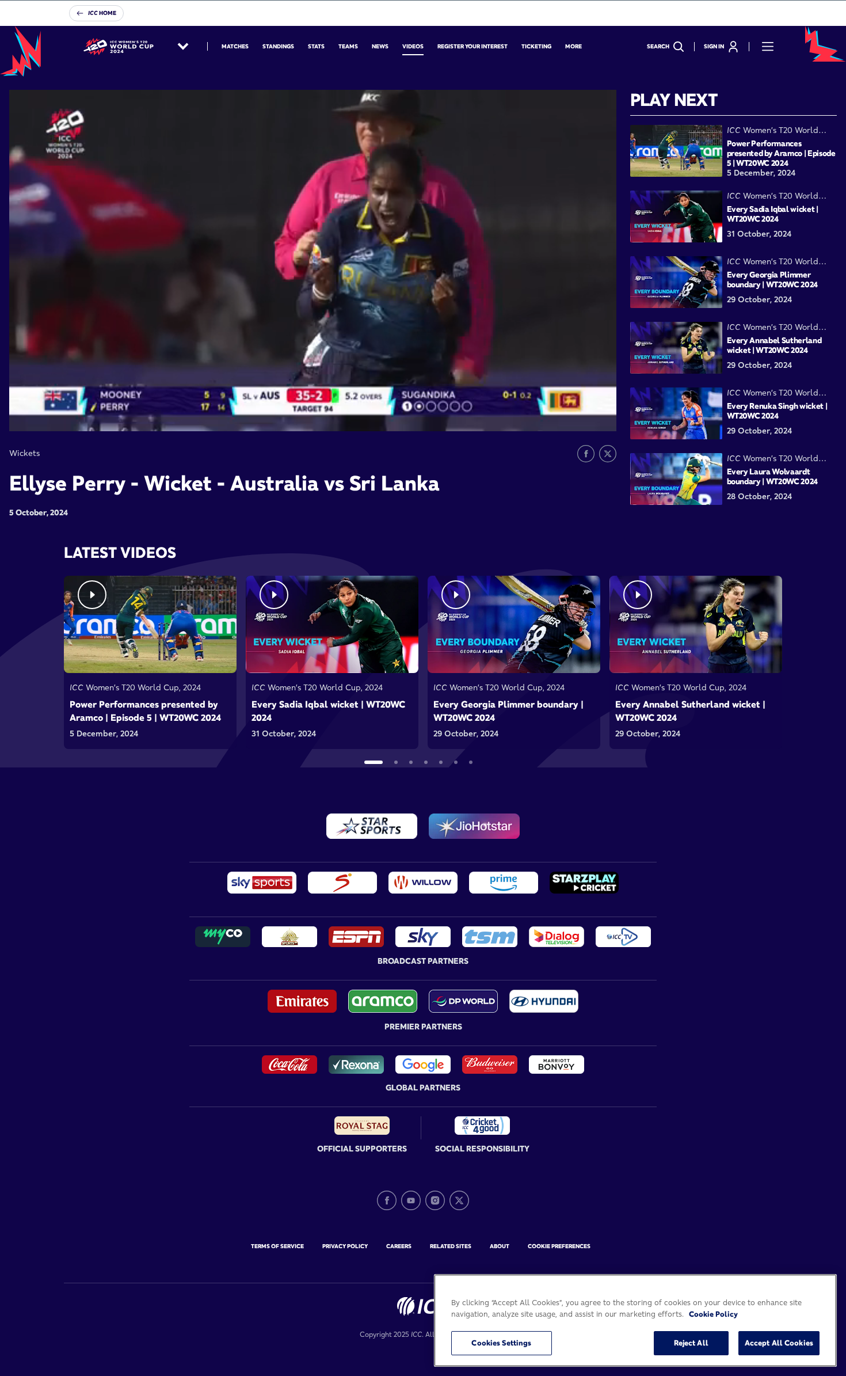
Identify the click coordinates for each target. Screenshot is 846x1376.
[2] (396, 762)
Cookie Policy (713, 1313)
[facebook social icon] (387, 1200)
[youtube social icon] (411, 1200)
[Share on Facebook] (586, 453)
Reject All (691, 1342)
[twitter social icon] (459, 1200)
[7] (470, 762)
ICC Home (102, 13)
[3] (411, 762)
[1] (373, 762)
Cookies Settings (501, 1342)
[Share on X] (607, 453)
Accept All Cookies (779, 1342)
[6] (456, 762)
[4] (426, 762)
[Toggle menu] (768, 46)
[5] (441, 762)
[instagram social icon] (435, 1200)
